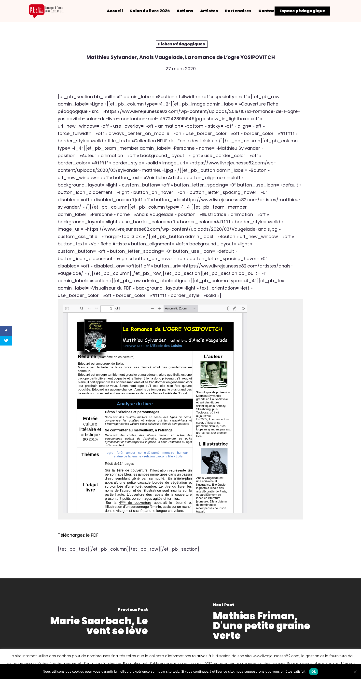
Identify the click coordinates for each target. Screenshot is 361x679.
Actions (185, 11)
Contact (267, 11)
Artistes (209, 11)
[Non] (354, 671)
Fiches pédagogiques (181, 44)
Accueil (115, 11)
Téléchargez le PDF (78, 535)
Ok (313, 671)
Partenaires (238, 11)
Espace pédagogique (302, 11)
